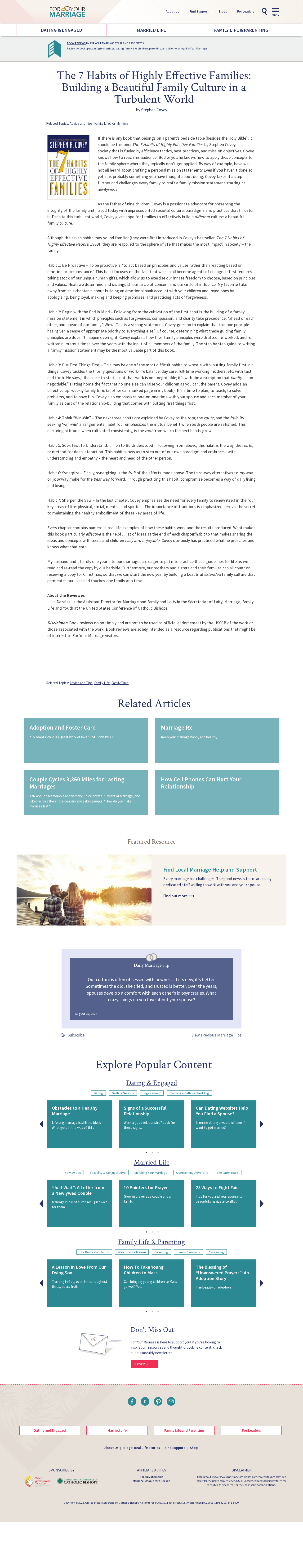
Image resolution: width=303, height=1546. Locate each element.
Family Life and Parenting (184, 1430)
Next (262, 1124)
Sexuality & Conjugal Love (108, 1172)
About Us (172, 11)
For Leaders (245, 11)
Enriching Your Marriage (150, 1172)
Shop (194, 1447)
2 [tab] (152, 1152)
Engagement (152, 1093)
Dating (98, 1093)
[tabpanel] (79, 1124)
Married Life (151, 30)
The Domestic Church (94, 1252)
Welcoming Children (132, 1252)
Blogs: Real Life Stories (141, 1447)
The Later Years (228, 1172)
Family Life (102, 123)
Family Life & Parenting (241, 30)
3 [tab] (158, 1152)
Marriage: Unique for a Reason (151, 1481)
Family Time (120, 123)
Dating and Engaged (50, 1430)
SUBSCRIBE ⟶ (144, 1364)
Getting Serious (123, 1093)
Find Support (199, 11)
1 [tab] (146, 1152)
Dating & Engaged (61, 30)
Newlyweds (73, 1172)
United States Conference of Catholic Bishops (112, 1502)
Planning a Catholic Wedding (189, 1093)
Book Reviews (76, 43)
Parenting (161, 1252)
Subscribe (76, 1035)
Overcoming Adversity (192, 1172)
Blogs (223, 11)
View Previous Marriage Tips (216, 1035)
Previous (41, 1124)
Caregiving (216, 1252)
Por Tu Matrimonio (151, 1477)
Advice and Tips (81, 123)
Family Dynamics (188, 1252)
